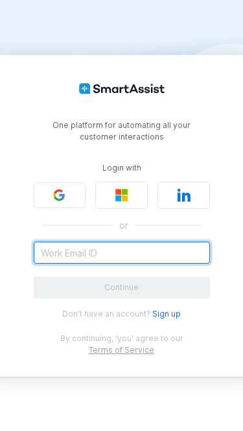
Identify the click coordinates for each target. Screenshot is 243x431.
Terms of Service (121, 350)
